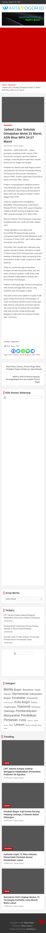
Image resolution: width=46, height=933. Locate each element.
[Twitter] (18, 351)
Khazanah (32, 698)
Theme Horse (26, 926)
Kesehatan (19, 697)
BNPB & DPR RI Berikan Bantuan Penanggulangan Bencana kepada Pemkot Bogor (23, 379)
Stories (6, 725)
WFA (38, 355)
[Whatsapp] (23, 351)
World (5, 728)
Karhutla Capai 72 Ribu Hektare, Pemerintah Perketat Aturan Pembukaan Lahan (20, 857)
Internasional (20, 693)
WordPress (31, 929)
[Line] (28, 351)
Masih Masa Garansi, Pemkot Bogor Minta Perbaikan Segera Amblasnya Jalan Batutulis (24, 367)
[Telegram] (32, 351)
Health (37, 690)
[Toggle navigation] (5, 79)
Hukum (7, 694)
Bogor (18, 689)
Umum (19, 725)
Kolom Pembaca (8, 702)
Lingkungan (10, 707)
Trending (9, 736)
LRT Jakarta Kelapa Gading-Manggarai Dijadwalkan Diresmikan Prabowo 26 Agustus (22, 772)
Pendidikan (28, 715)
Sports (36, 720)
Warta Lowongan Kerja (33, 725)
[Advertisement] (23, 52)
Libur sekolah (13, 355)
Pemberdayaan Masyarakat (20, 713)
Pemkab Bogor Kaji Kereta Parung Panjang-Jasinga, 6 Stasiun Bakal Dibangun (22, 814)
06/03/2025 (8, 146)
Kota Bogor (22, 702)
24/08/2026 (8, 778)
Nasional (8, 125)
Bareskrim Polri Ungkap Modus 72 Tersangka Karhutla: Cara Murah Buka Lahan (21, 900)
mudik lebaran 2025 (27, 355)
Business (28, 689)
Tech (11, 725)
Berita (8, 689)
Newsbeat (35, 707)
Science (30, 720)
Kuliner (34, 702)
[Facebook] (13, 351)
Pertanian (11, 720)
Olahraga (9, 711)
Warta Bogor (19, 146)
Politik (22, 720)
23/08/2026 (8, 906)
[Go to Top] (41, 922)
